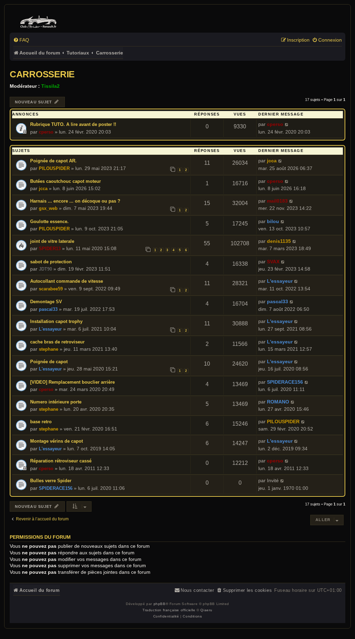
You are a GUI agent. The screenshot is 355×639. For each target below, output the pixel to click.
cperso (46, 132)
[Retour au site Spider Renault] (39, 20)
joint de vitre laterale (52, 241)
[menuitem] (21, 40)
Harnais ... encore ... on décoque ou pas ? (75, 201)
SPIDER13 (50, 248)
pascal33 (48, 309)
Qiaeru (206, 610)
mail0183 (277, 201)
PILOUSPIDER (54, 168)
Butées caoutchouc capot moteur (65, 181)
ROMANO (278, 401)
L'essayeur (280, 281)
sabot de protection (51, 261)
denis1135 (279, 241)
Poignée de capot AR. (53, 160)
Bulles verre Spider (50, 480)
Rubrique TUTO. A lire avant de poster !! (73, 124)
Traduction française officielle (169, 610)
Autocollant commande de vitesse (66, 281)
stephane (48, 349)
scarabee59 (51, 288)
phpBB (160, 604)
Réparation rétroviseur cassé (61, 460)
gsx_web (48, 208)
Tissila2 (50, 86)
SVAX (273, 261)
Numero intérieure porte (55, 401)
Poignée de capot (49, 361)
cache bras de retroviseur (57, 341)
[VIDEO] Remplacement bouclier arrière (72, 382)
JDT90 (45, 269)
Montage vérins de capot (56, 441)
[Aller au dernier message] (287, 124)
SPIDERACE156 (285, 382)
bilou (273, 221)
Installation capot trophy (56, 321)
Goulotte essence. (49, 221)
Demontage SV (46, 301)
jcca (272, 160)
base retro (41, 421)
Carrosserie (42, 74)
